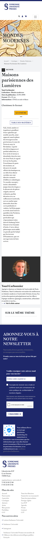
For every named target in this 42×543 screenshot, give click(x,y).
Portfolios (5, 510)
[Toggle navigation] (35, 17)
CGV (22, 512)
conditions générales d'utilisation (14, 450)
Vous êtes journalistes (28, 498)
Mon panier (6, 507)
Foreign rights (26, 500)
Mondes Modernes (25, 61)
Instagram (7, 528)
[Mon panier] (26, 16)
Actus (4, 505)
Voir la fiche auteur (13, 303)
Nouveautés (6, 496)
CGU (3, 512)
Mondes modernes (17, 92)
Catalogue (14, 61)
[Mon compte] (22, 16)
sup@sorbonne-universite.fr (11, 480)
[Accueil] (12, 6)
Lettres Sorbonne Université (13, 520)
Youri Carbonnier (8, 90)
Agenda (24, 505)
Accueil (6, 61)
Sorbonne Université (10, 524)
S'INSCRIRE (13, 414)
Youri (5, 286)
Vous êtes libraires (27, 493)
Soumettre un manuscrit (30, 496)
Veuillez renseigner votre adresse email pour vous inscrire (21, 372)
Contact (24, 510)
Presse (23, 507)
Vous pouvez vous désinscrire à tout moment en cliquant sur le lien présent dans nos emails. (20, 397)
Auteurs (4, 503)
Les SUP (24, 503)
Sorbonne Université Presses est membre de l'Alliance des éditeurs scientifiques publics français (18, 534)
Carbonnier (16, 286)
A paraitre (5, 498)
